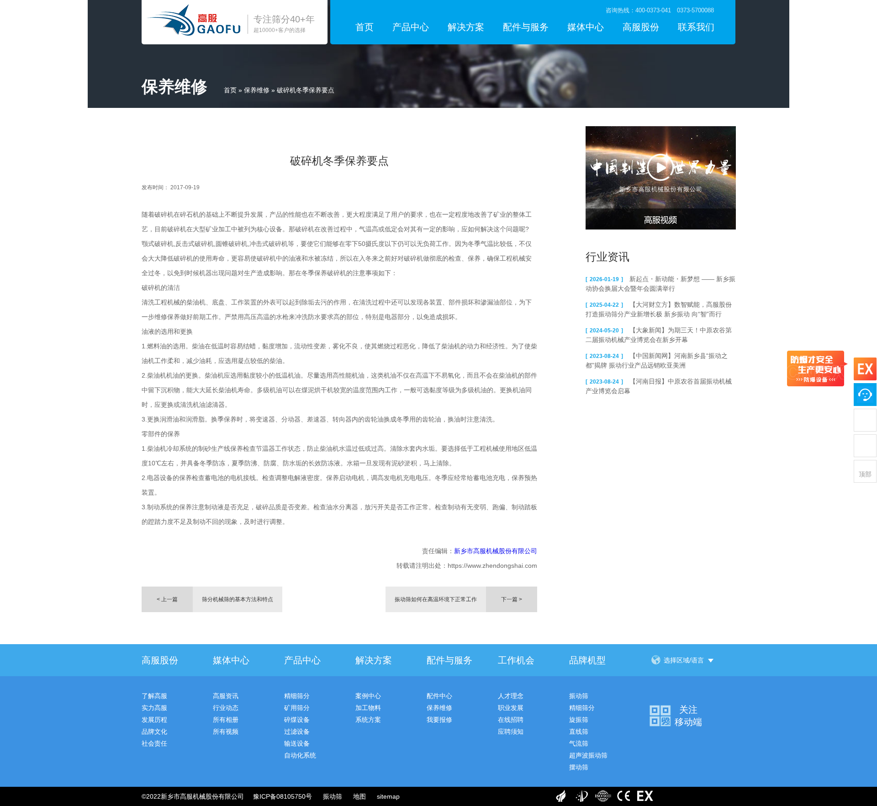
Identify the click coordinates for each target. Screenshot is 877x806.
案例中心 (368, 695)
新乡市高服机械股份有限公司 (495, 551)
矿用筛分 (297, 707)
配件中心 (439, 695)
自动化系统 (300, 755)
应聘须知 (510, 731)
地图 (359, 796)
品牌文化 (154, 731)
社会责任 (154, 743)
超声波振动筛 (588, 755)
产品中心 (410, 27)
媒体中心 (585, 27)
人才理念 (510, 695)
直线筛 (578, 731)
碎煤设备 (297, 719)
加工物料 (368, 707)
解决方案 (466, 27)
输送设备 (297, 743)
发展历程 (154, 719)
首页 (364, 27)
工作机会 (516, 660)
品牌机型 (587, 660)
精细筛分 (297, 695)
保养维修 (256, 90)
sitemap (388, 796)
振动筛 (578, 695)
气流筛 (578, 743)
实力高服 (154, 707)
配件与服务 (526, 27)
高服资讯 (225, 695)
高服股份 (641, 27)
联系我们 (696, 27)
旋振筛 (578, 719)
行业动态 (225, 707)
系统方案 (368, 719)
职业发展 (510, 707)
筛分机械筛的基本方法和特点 (237, 599)
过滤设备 (297, 731)
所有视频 (225, 731)
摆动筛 (578, 767)
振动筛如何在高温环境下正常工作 (436, 599)
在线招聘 (510, 719)
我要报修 (439, 719)
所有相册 (225, 719)
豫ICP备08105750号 (282, 796)
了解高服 (154, 695)
